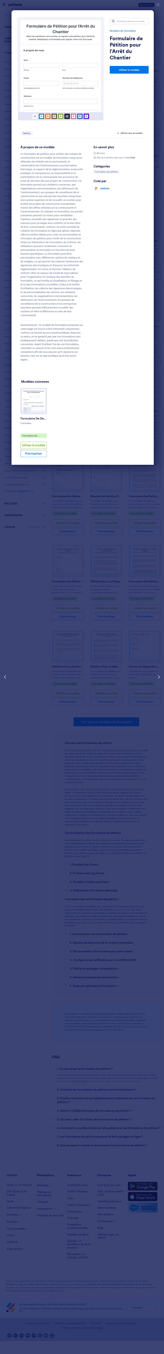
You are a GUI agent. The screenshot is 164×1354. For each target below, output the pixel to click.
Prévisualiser (33, 453)
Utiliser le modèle (129, 69)
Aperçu (27, 133)
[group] (33, 425)
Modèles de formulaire (123, 30)
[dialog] (82, 677)
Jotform (104, 188)
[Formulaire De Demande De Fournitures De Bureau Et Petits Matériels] (34, 401)
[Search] (113, 21)
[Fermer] (157, 4)
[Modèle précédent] (5, 677)
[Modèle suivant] (159, 677)
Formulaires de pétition (107, 171)
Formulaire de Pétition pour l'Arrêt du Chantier (126, 48)
